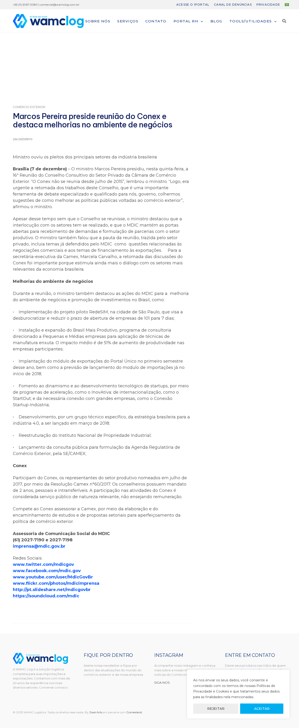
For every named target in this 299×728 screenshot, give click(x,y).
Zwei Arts (95, 712)
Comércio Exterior (29, 107)
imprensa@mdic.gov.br (39, 546)
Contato (156, 21)
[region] (238, 694)
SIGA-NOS (162, 682)
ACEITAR (262, 709)
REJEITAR (215, 709)
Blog (216, 21)
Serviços (127, 21)
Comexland (134, 712)
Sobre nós (97, 21)
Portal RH (186, 21)
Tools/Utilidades (250, 21)
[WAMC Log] (48, 21)
